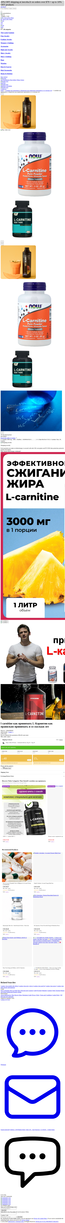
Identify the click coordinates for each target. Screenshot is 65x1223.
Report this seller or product (8, 438)
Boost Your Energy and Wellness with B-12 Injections (14, 967)
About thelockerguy (6, 995)
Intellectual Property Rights (14, 992)
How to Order (13, 990)
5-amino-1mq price (24, 986)
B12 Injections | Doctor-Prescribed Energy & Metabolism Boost (47, 925)
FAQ (8, 999)
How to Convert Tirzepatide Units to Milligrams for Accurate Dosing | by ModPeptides (17, 884)
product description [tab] (6, 449)
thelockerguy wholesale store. (16, 1221)
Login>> (7, 841)
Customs (49, 990)
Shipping (44, 990)
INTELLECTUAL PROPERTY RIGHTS (47, 1221)
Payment (39, 990)
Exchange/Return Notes (7, 776)
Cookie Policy (56, 995)
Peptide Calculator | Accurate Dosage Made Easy (43, 883)
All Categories (9, 996)
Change (61, 739)
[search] (1, 12)
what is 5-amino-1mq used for (37, 986)
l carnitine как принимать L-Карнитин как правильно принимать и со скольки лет (28, 90)
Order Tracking (56, 990)
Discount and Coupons (27, 990)
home (2, 90)
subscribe (3, 1210)
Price (19, 990)
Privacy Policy (36, 995)
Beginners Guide (27, 995)
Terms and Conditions (46, 995)
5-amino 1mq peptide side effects (9, 986)
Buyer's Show (18, 995)
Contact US (4, 999)
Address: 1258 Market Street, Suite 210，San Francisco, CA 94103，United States (32, 1129)
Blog (13, 995)
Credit (35, 990)
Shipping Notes (5, 772)
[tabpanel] (32, 586)
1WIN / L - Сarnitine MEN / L (9, 836)
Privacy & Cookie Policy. (40, 1218)
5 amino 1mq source (50, 986)
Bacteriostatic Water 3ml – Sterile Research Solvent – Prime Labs (16, 925)
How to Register (5, 990)
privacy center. (25, 1220)
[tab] (32, 451)
